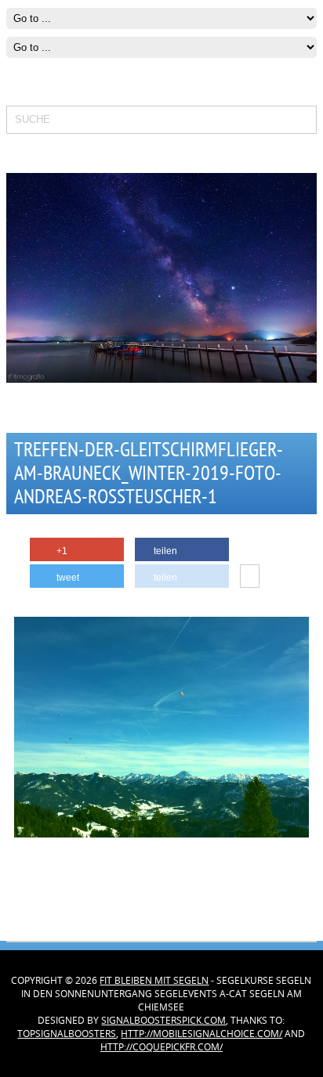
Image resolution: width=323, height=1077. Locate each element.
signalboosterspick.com (163, 1020)
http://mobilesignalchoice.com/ (201, 1033)
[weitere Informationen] (250, 577)
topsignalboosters (66, 1033)
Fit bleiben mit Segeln (154, 980)
